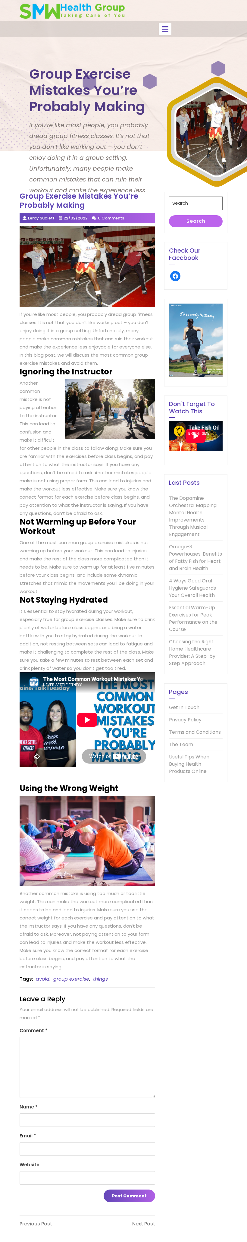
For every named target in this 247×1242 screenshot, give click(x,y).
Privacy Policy (185, 719)
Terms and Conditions (195, 732)
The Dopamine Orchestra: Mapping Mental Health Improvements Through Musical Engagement (193, 516)
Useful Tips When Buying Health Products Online (189, 764)
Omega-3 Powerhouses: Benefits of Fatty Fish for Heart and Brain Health (195, 557)
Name (29, 1107)
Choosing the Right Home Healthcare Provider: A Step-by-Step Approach (193, 652)
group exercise (71, 979)
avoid (42, 979)
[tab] (165, 29)
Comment (34, 1030)
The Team (181, 744)
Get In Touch (184, 707)
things (100, 979)
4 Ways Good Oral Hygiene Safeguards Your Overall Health (192, 588)
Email (28, 1136)
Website (29, 1165)
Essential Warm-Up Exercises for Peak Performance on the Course (193, 618)
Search (195, 221)
